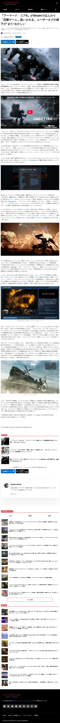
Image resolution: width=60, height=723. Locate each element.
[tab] (10, 516)
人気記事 (5, 9)
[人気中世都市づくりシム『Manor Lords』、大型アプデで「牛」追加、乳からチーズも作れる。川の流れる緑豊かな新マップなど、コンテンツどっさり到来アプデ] (5, 612)
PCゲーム (17, 9)
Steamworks (12, 201)
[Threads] (20, 706)
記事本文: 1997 (13, 494)
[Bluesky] (8, 706)
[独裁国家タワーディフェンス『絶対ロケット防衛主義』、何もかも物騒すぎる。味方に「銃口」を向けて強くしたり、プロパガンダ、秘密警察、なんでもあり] (5, 628)
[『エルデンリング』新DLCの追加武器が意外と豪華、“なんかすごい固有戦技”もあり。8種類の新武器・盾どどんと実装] (5, 643)
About (4, 715)
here (30, 427)
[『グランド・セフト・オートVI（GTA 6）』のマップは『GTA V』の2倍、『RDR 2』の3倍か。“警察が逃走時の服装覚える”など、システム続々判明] (5, 667)
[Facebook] (28, 706)
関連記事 (30, 281)
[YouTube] (4, 706)
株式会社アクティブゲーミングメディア (22, 700)
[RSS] (36, 706)
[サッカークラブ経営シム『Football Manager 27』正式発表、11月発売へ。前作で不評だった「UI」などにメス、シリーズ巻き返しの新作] (5, 620)
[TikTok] (32, 706)
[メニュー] (57, 3)
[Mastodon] (24, 706)
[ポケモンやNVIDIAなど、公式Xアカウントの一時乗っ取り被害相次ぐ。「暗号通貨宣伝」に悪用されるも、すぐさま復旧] (5, 683)
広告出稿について (17, 715)
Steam (38, 415)
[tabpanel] (30, 560)
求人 (56, 9)
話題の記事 (30, 9)
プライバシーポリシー (27, 715)
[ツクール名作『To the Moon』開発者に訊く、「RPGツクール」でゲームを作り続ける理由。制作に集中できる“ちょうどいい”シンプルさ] (5, 651)
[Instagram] (12, 706)
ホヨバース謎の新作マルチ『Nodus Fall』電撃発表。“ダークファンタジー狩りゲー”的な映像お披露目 (30, 577)
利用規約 (36, 715)
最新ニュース (44, 9)
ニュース (24, 33)
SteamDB (13, 267)
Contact (10, 715)
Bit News (18, 37)
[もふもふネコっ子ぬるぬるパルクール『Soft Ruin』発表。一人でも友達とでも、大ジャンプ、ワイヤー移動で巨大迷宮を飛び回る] (5, 659)
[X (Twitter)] (16, 706)
